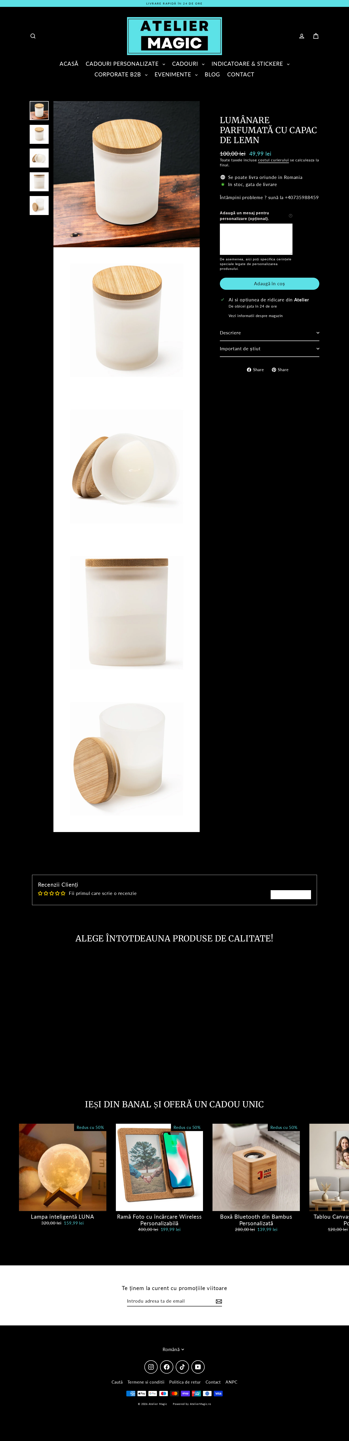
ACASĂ (69, 63)
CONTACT (241, 74)
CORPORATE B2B (118, 74)
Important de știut (240, 348)
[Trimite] (218, 1301)
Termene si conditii (146, 1382)
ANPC (231, 1382)
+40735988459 (302, 197)
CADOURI (186, 63)
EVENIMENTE (174, 74)
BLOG (212, 74)
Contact (213, 1382)
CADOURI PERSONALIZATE (123, 63)
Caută (117, 1382)
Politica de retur (185, 1382)
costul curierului (273, 159)
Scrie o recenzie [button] (290, 894)
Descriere (230, 332)
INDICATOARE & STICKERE (248, 63)
